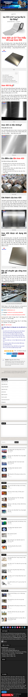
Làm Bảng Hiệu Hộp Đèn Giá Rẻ (15, 467)
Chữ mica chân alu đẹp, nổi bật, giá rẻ (16, 491)
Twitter (9, 353)
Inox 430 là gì (7, 85)
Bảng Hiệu (3, 381)
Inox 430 (6, 37)
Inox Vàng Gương (6, 335)
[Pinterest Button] (10, 627)
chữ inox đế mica (6, 680)
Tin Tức (14, 14)
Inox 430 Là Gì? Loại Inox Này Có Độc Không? (14, 18)
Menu (4, 9)
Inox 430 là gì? (6, 75)
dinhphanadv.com (11, 310)
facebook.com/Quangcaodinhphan (15, 312)
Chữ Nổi (3, 384)
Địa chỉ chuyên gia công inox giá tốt (10, 81)
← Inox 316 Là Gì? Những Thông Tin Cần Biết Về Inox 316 (13, 372)
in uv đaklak (7, 689)
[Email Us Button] (24, 627)
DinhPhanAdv (16, 637)
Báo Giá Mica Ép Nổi (12, 533)
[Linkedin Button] (13, 627)
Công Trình (3, 386)
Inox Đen (5, 334)
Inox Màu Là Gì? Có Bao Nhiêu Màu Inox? (17, 575)
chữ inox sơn (19, 676)
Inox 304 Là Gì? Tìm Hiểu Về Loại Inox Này (17, 563)
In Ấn (2, 391)
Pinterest (21, 353)
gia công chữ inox (5, 676)
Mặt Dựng (3, 394)
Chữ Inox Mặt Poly (12, 347)
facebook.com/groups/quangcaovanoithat (15, 314)
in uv (19, 683)
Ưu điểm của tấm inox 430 (8, 77)
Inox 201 (5, 331)
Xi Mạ (2, 402)
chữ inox (13, 676)
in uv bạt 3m (18, 685)
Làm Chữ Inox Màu (7, 343)
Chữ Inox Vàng (10, 346)
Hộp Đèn (3, 389)
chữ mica (20, 682)
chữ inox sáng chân (15, 680)
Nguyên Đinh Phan (11, 21)
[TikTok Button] (22, 627)
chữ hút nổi (14, 682)
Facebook (15, 353)
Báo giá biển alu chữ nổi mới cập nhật (16, 599)
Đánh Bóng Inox (11, 332)
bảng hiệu (17, 686)
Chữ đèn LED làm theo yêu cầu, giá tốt (16, 611)
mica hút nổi (8, 682)
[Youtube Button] (20, 627)
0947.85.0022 (6, 695)
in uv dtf (13, 685)
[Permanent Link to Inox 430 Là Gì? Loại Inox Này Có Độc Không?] (14, 29)
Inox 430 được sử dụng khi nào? (9, 80)
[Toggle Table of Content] (15, 73)
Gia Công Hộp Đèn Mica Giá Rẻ (14, 546)
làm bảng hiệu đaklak (18, 688)
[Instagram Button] (15, 627)
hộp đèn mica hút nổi (12, 683)
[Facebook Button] (5, 627)
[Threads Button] (8, 627)
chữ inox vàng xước (15, 678)
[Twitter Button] (3, 627)
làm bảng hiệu (10, 686)
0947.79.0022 (11, 649)
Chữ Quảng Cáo (8, 337)
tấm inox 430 (18, 158)
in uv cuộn (7, 685)
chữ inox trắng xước (13, 679)
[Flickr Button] (17, 627)
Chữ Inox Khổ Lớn (7, 340)
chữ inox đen (21, 679)
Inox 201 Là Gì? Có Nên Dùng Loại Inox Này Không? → (15, 371)
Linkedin (14, 355)
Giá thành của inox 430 (7, 79)
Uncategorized (4, 399)
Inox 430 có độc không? (8, 76)
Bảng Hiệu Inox (8, 344)
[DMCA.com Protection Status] (4, 641)
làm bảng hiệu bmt (8, 688)
